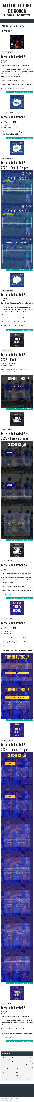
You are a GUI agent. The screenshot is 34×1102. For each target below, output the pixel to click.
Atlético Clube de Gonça (17, 8)
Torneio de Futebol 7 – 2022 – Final (14, 625)
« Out (7, 1079)
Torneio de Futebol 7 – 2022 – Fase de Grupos (14, 747)
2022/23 (9, 720)
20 (3, 1072)
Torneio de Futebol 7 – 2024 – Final (14, 119)
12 (30, 1065)
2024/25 (9, 138)
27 (3, 1076)
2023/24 (9, 408)
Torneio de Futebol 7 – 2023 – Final (14, 357)
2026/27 (9, 92)
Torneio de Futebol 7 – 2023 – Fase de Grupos (14, 436)
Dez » (26, 1079)
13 (3, 1068)
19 (30, 1068)
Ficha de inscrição (6, 594)
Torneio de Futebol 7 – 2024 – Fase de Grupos (14, 165)
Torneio (16, 92)
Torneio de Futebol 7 (26, 92)
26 (30, 1072)
